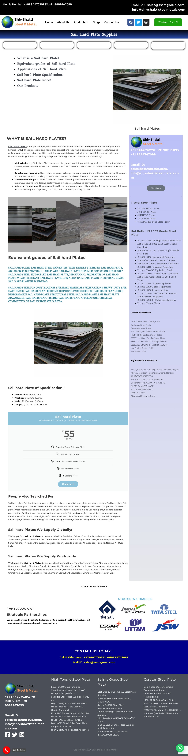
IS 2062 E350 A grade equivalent (154, 283)
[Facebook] (7, 734)
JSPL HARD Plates (94, 45)
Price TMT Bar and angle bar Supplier (70, 713)
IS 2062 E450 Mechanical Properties (156, 257)
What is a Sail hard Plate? (38, 58)
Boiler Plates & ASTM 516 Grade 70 (148, 382)
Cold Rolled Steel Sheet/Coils (145, 321)
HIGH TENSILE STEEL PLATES (66, 720)
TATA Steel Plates (146, 218)
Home (49, 22)
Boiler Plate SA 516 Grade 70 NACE (68, 716)
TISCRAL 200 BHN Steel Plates (153, 221)
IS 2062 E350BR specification (152, 290)
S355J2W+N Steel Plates (156, 706)
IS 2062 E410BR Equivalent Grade (155, 270)
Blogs (96, 22)
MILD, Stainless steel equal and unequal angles (155, 369)
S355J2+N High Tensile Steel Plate (148, 338)
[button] (180, 748)
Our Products (27, 85)
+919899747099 (117, 657)
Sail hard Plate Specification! (40, 74)
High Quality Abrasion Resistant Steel (70, 729)
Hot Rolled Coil (138, 351)
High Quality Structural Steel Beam (69, 703)
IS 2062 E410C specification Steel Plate (157, 273)
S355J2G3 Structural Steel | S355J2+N (149, 341)
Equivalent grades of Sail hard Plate (46, 63)
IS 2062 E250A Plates (148, 303)
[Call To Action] (6, 750)
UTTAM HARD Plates (56, 45)
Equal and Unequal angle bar (66, 687)
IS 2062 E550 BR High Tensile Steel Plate (159, 240)
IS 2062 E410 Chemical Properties (155, 266)
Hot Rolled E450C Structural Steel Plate (158, 263)
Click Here (68, 484)
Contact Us (111, 22)
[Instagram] (22, 734)
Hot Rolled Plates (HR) (142, 348)
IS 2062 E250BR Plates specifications (156, 299)
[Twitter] (14, 734)
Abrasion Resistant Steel (143, 396)
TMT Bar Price (138, 392)
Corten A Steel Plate (141, 325)
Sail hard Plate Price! (34, 80)
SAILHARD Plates (20, 45)
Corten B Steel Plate (141, 328)
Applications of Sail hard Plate (41, 69)
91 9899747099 (61, 4)
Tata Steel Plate (131, 45)
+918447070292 (95, 657)
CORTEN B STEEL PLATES (157, 693)
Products (79, 22)
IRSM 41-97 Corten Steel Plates (146, 335)
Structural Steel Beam (142, 389)
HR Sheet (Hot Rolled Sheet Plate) (148, 331)
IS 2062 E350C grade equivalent (154, 286)
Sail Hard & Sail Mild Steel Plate (147, 379)
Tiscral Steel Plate (144, 202)
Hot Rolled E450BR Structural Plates (156, 260)
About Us (63, 22)
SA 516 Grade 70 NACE (142, 386)
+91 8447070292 (37, 4)
